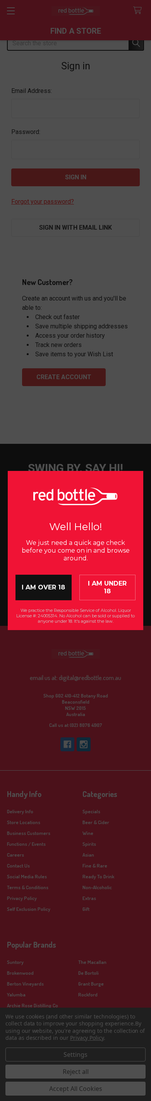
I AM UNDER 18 (107, 587)
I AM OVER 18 (43, 587)
